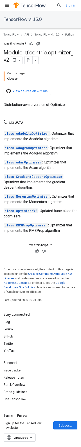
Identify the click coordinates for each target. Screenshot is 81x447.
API (27, 34)
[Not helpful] (38, 43)
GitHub (8, 336)
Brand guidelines (15, 392)
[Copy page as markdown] (29, 60)
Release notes (14, 377)
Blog (7, 322)
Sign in (70, 5)
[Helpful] (31, 43)
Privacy (22, 415)
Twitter (9, 343)
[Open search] (59, 5)
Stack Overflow (14, 385)
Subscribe (66, 425)
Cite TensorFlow (15, 399)
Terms (8, 415)
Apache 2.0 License (16, 282)
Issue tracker (13, 370)
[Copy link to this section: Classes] (27, 122)
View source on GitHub (30, 91)
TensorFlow (11, 34)
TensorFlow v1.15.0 (23, 19)
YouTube (10, 351)
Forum (8, 329)
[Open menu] (7, 5)
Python (69, 34)
